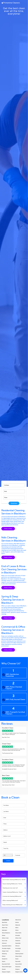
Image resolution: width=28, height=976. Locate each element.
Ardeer (3, 935)
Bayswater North (6, 964)
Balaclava (17, 951)
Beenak (4, 969)
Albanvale (17, 925)
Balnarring (4, 953)
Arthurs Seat (18, 938)
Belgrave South (19, 972)
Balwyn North (18, 956)
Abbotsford (18, 919)
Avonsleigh (18, 948)
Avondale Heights (6, 948)
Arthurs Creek (5, 938)
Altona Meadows (6, 932)
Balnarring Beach (19, 953)
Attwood (17, 945)
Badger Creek (5, 951)
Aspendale (17, 943)
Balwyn (3, 956)
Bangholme (4, 959)
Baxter (16, 959)
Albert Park (4, 927)
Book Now (14, 503)
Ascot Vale (4, 940)
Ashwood (4, 943)
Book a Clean (8, 528)
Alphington (4, 930)
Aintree (17, 922)
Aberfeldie (4, 922)
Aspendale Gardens (6, 945)
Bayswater (17, 961)
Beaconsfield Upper (6, 966)
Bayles (3, 961)
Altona (16, 930)
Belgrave (17, 969)
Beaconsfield (18, 964)
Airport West (5, 925)
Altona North (18, 932)
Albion (16, 927)
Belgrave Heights (6, 972)
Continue (8, 860)
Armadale (17, 935)
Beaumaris (17, 966)
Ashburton (17, 940)
